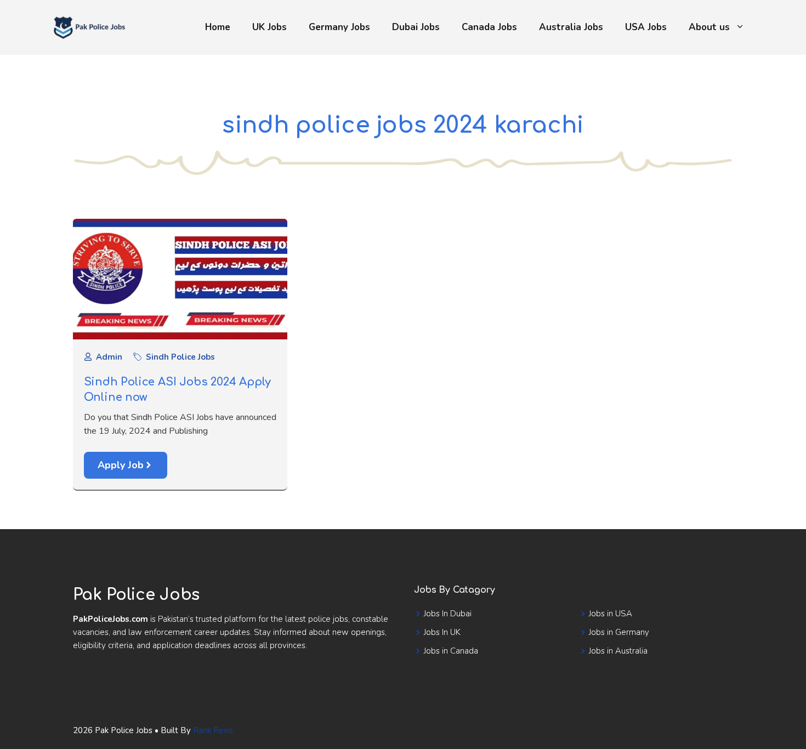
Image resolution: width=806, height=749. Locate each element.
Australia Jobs (571, 27)
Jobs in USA (610, 613)
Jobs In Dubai (448, 613)
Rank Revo (213, 730)
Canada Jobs (489, 27)
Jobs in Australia (618, 650)
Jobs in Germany (619, 632)
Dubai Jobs (416, 27)
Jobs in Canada (451, 650)
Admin (109, 356)
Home (217, 27)
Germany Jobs (339, 27)
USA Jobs (646, 27)
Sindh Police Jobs (180, 356)
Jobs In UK (442, 632)
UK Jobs (269, 27)
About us (709, 27)
